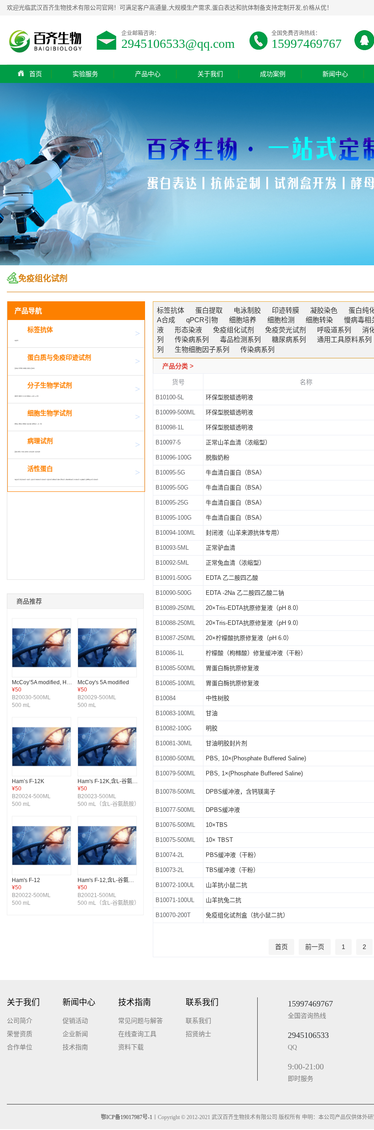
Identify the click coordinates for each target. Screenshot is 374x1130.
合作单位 (19, 1047)
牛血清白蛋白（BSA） (235, 472)
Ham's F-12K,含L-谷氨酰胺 (110, 781)
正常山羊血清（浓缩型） (238, 442)
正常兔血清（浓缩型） (235, 562)
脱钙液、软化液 (21, 451)
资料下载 (131, 1047)
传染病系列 (44, 479)
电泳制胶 (20, 368)
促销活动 (75, 1020)
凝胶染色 (29, 368)
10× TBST (219, 839)
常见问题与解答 (140, 1020)
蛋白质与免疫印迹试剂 (59, 357)
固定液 (16, 451)
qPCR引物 (36, 396)
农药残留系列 (76, 479)
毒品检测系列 (49, 479)
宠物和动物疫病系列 (69, 479)
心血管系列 (33, 479)
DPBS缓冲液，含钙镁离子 (240, 791)
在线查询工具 (137, 1034)
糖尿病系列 (54, 479)
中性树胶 (217, 698)
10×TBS (217, 824)
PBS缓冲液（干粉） (233, 854)
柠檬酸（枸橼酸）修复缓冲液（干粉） (256, 653)
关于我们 (210, 73)
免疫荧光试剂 (37, 451)
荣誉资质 (19, 1034)
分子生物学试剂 (49, 385)
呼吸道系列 (17, 479)
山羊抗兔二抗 (223, 900)
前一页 (314, 946)
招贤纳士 (198, 1034)
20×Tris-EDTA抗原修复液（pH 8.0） (254, 607)
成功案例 (273, 73)
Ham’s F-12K (28, 781)
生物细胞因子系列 (89, 479)
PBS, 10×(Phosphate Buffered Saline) (256, 758)
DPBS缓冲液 (223, 809)
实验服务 (85, 73)
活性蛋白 (40, 468)
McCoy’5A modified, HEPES (46, 682)
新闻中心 (335, 73)
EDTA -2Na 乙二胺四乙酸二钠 (245, 592)
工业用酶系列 (82, 479)
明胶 (212, 728)
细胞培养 (16, 423)
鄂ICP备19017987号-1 (126, 1117)
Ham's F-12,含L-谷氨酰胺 (109, 880)
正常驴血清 (220, 547)
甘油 (212, 713)
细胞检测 (20, 423)
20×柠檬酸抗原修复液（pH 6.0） (249, 638)
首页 (35, 73)
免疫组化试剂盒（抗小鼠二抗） (247, 915)
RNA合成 (32, 396)
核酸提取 (29, 396)
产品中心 (148, 73)
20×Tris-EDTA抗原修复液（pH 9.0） (254, 622)
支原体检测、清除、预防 (37, 423)
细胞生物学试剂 (49, 413)
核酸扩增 (20, 396)
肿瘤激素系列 (38, 479)
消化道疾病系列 (23, 479)
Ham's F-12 (26, 880)
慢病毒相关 (29, 423)
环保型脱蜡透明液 (229, 397)
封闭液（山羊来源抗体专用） (244, 532)
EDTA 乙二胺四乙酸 (232, 577)
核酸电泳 (16, 396)
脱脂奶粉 (217, 457)
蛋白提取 (16, 368)
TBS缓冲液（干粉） (232, 870)
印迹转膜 (24, 368)
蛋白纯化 (33, 368)
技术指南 (75, 1047)
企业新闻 (75, 1034)
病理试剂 (40, 440)
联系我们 (198, 1020)
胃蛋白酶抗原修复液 (232, 668)
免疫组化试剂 (31, 451)
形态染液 (26, 451)
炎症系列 (28, 479)
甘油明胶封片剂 (226, 743)
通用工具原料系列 (61, 479)
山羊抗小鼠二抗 (226, 885)
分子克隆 (24, 396)
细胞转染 (24, 423)
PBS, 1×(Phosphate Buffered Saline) (254, 773)
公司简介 (19, 1020)
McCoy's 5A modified (103, 682)
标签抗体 (40, 329)
